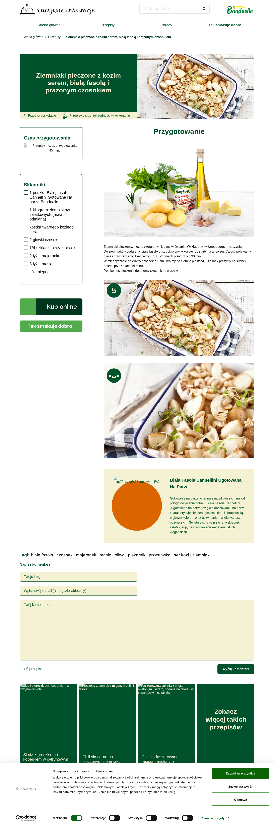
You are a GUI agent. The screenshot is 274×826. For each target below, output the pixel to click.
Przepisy (108, 25)
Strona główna (49, 25)
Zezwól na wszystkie (240, 773)
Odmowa (240, 799)
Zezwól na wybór (240, 786)
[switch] (114, 818)
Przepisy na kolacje (40, 115)
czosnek (65, 555)
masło (105, 555)
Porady (166, 25)
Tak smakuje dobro (50, 326)
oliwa (120, 555)
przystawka (159, 555)
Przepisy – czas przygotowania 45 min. (54, 148)
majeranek (86, 555)
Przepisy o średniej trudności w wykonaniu (99, 115)
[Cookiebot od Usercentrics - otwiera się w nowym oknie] (26, 818)
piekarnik (136, 555)
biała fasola (42, 555)
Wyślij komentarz (235, 669)
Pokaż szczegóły (213, 818)
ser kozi (181, 555)
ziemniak (201, 555)
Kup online (62, 306)
